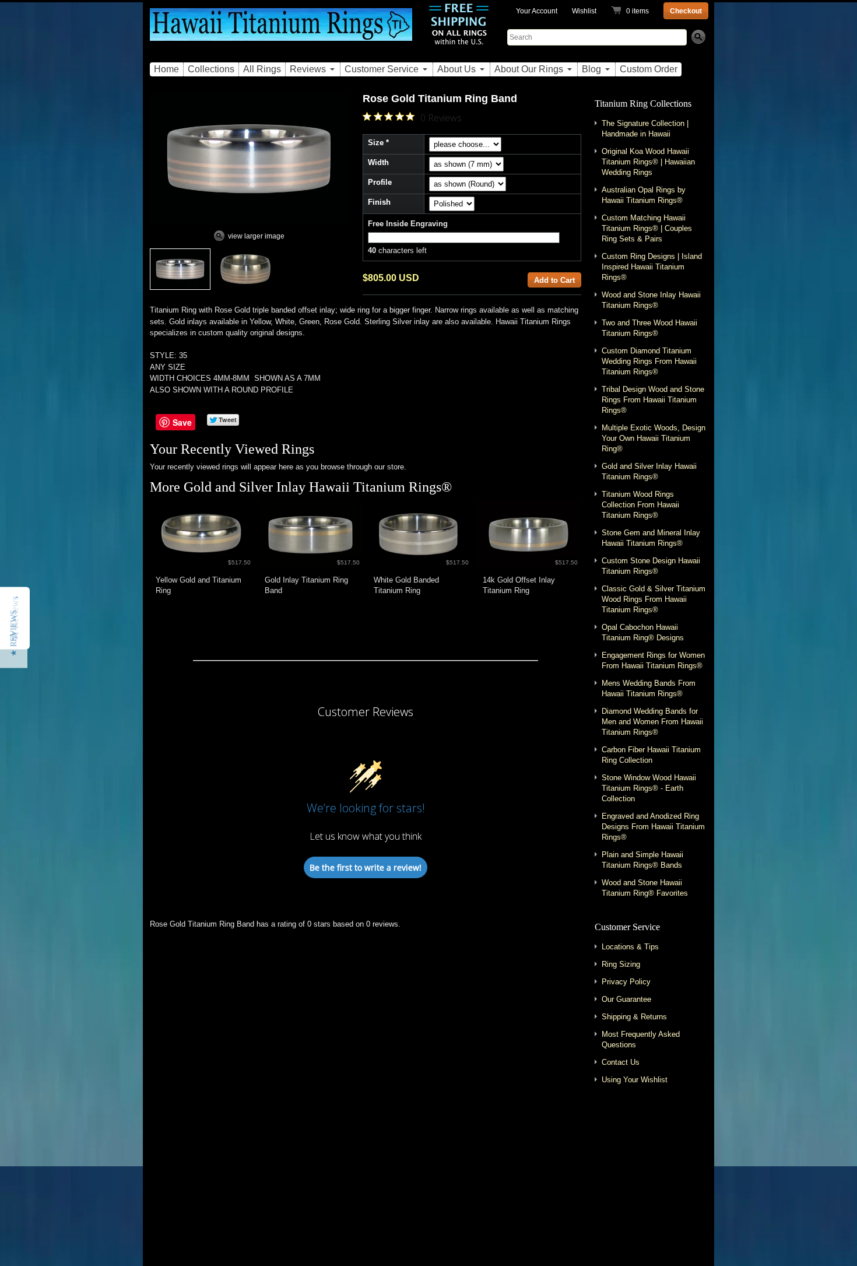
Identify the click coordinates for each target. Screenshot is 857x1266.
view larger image (256, 236)
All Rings (262, 69)
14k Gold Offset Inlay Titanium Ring (519, 585)
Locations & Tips (630, 946)
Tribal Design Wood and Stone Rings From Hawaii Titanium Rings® (653, 400)
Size (376, 142)
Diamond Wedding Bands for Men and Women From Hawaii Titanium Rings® (652, 722)
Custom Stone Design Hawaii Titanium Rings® (651, 566)
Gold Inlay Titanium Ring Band (306, 585)
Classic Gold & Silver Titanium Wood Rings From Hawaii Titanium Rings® (653, 599)
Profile (380, 182)
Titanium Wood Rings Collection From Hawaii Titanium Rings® (640, 505)
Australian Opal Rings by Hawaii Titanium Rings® (644, 195)
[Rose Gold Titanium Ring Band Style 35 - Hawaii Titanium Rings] (180, 269)
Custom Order (648, 69)
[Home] (281, 31)
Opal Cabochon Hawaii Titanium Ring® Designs (643, 632)
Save (182, 422)
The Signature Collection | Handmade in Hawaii (645, 128)
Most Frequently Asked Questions (641, 1039)
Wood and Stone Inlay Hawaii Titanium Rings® (651, 300)
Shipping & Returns (634, 1016)
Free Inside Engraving (408, 223)
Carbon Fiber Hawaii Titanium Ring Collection (651, 754)
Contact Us (621, 1062)
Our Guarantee (626, 999)
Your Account (536, 11)
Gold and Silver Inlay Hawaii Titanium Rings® (318, 487)
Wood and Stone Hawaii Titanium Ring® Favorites (645, 887)
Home (166, 69)
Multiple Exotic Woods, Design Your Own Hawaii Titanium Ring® (653, 438)
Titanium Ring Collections (643, 103)
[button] (13, 633)
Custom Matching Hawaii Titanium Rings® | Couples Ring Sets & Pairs (647, 228)
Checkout (686, 11)
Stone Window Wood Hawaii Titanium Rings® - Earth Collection (649, 788)
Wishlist (584, 11)
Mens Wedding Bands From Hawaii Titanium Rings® (649, 688)
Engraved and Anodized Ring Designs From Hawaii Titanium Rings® (653, 826)
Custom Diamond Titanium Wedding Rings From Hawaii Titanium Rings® (649, 361)
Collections (211, 69)
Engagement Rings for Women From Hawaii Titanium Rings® (653, 660)
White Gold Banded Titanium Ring (406, 585)
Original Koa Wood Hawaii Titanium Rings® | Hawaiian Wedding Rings (648, 162)
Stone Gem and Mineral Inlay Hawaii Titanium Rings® (651, 538)
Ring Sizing (621, 964)
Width (378, 162)
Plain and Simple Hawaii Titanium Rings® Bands (642, 859)
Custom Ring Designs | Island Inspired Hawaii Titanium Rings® (652, 267)
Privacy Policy (626, 981)
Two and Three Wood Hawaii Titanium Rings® (649, 328)
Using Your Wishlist (635, 1079)
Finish (379, 202)
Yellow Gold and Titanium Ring (198, 585)
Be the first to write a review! (366, 867)
